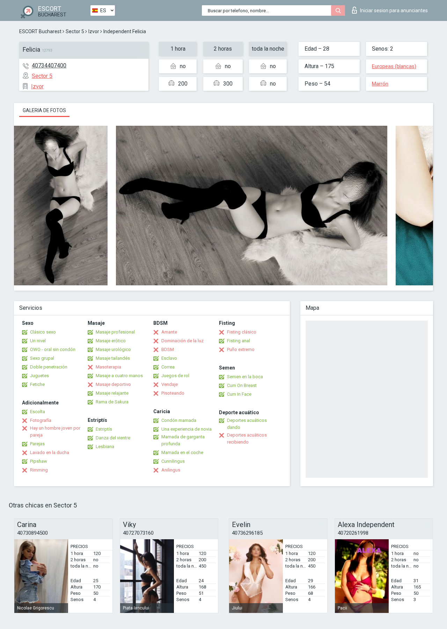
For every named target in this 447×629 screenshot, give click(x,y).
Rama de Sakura (112, 401)
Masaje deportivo (113, 384)
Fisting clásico (241, 332)
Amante (169, 332)
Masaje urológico (113, 349)
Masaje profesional (115, 332)
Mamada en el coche (182, 452)
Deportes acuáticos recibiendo (247, 438)
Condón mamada (178, 420)
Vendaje (169, 384)
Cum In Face (239, 394)
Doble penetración (48, 367)
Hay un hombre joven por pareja (55, 431)
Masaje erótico (111, 340)
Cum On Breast (242, 385)
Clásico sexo (43, 332)
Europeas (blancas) (394, 66)
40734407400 (49, 65)
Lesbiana (105, 446)
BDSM (167, 349)
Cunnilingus (173, 461)
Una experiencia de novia (186, 429)
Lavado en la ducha (49, 452)
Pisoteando (172, 393)
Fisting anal (238, 340)
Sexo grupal (42, 358)
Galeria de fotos (44, 110)
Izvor (93, 31)
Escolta (37, 411)
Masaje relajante (112, 393)
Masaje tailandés (113, 358)
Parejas (37, 443)
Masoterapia (108, 367)
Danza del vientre (113, 437)
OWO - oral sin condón (52, 349)
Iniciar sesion (394, 10)
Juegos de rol (175, 375)
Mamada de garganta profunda (183, 440)
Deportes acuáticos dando (247, 424)
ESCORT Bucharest (40, 31)
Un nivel (38, 340)
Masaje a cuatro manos (119, 375)
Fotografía (40, 420)
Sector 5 (75, 31)
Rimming (39, 470)
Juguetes (39, 375)
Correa (168, 367)
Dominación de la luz (182, 340)
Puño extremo (241, 349)
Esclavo (169, 358)
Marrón (380, 84)
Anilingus (170, 470)
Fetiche (37, 384)
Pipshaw (38, 461)
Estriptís (104, 429)
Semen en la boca (245, 376)
